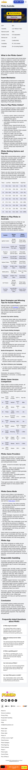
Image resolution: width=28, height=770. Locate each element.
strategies (15, 307)
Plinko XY (3, 735)
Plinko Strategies (5, 742)
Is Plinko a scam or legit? (7, 737)
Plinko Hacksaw (5, 747)
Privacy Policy (4, 715)
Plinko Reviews (5, 740)
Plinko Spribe (4, 752)
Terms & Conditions (6, 713)
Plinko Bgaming (5, 745)
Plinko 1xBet (4, 733)
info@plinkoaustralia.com (7, 724)
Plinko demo (11, 501)
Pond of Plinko (4, 754)
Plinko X (3, 749)
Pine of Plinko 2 (5, 756)
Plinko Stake (4, 728)
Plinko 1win (4, 730)
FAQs (2, 722)
